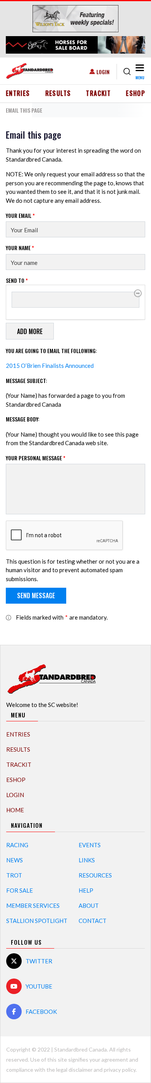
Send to (17, 280)
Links (87, 860)
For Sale (19, 890)
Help (86, 890)
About (89, 905)
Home (15, 809)
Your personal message (35, 458)
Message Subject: (26, 380)
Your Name (20, 248)
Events (90, 844)
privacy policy (120, 1069)
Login (103, 72)
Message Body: (22, 419)
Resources (95, 875)
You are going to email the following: (51, 350)
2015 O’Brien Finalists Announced (50, 365)
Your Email (20, 215)
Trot (14, 875)
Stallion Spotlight (36, 920)
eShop (135, 93)
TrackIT (98, 93)
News (14, 860)
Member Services (33, 905)
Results (58, 93)
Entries (18, 93)
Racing (17, 844)
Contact (92, 920)
